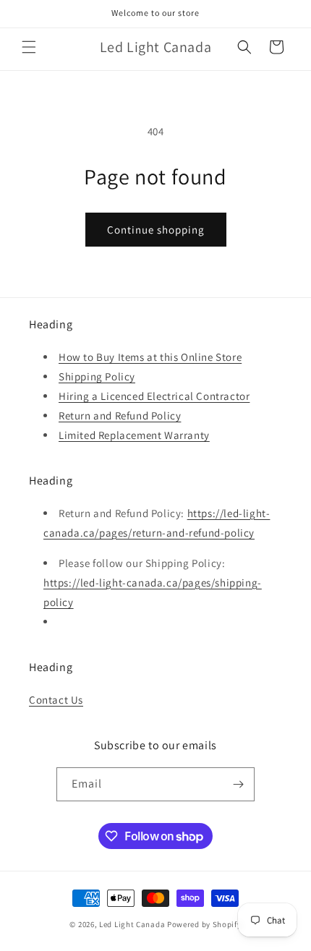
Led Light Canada (132, 924)
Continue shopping (156, 229)
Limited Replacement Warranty (134, 435)
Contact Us (56, 700)
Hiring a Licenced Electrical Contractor (154, 396)
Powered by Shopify (204, 924)
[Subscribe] (238, 784)
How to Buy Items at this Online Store (150, 357)
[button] (29, 47)
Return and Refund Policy (120, 415)
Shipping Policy (97, 376)
